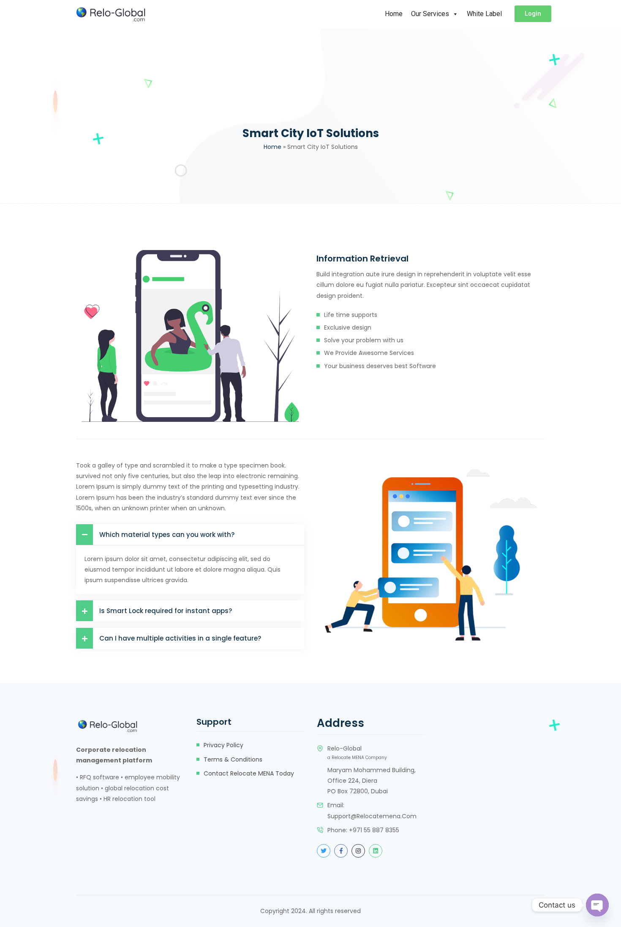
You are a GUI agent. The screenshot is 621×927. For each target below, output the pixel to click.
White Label (484, 14)
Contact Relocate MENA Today (249, 773)
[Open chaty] (597, 905)
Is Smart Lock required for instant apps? (165, 610)
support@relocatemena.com (372, 816)
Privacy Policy (223, 745)
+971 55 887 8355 (374, 830)
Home (394, 14)
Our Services (430, 14)
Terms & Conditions (233, 759)
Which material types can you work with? (166, 534)
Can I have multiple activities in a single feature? (180, 638)
